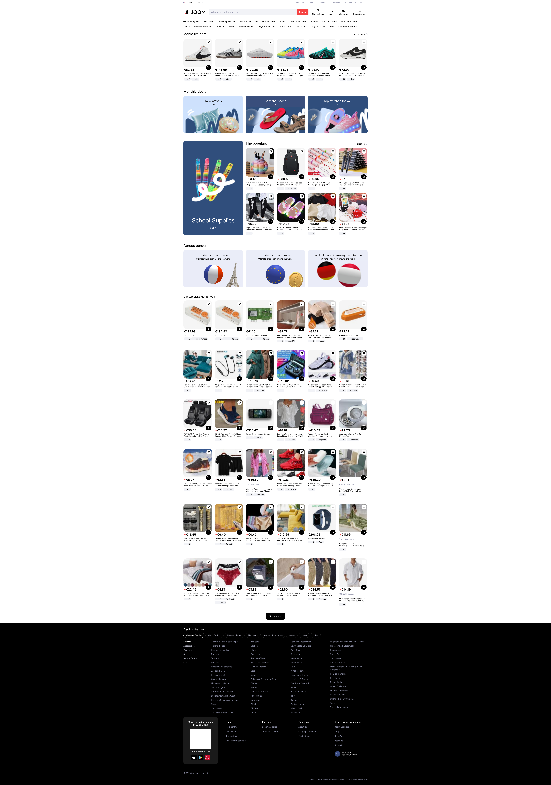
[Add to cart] (208, 67)
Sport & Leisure (329, 21)
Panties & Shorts (338, 674)
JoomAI (338, 745)
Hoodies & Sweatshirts (221, 666)
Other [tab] (315, 635)
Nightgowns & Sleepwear (342, 646)
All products (359, 34)
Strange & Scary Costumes (342, 699)
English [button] (189, 2)
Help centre (299, 2)
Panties (294, 687)
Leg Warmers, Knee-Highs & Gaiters (347, 641)
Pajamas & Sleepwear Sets (263, 679)
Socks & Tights (218, 687)
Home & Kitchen (246, 26)
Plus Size (187, 650)
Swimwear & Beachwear (222, 712)
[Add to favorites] (208, 42)
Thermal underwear (339, 707)
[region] (275, 60)
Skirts (253, 650)
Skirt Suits (335, 678)
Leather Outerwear (339, 690)
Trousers (215, 658)
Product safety (305, 736)
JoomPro (339, 741)
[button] (194, 757)
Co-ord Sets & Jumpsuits (222, 691)
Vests (332, 703)
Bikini (253, 704)
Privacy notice (232, 731)
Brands (314, 21)
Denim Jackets (337, 682)
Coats (253, 712)
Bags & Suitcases (267, 26)
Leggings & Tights (299, 675)
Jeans (253, 671)
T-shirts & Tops (218, 646)
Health (231, 26)
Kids (332, 26)
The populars (256, 143)
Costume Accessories (301, 641)
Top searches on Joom (354, 2)
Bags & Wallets (190, 658)
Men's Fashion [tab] (214, 635)
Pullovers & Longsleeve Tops (224, 700)
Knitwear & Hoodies (220, 650)
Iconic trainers (195, 34)
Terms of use (232, 736)
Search (302, 12)
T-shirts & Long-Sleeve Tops (224, 641)
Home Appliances (227, 21)
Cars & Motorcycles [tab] (273, 635)
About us (302, 727)
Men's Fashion (269, 21)
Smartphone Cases (249, 21)
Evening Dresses (258, 666)
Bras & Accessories (260, 662)
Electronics (209, 21)
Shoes (283, 21)
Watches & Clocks (349, 21)
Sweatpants (296, 658)
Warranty (323, 2)
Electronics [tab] (253, 635)
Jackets (254, 646)
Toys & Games (318, 26)
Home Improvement (203, 26)
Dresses (215, 654)
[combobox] (252, 12)
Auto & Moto (301, 26)
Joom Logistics (342, 727)
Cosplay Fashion (218, 679)
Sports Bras (335, 654)
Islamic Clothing (298, 708)
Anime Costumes (298, 691)
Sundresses (296, 654)
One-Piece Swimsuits (300, 683)
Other (186, 662)
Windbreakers (297, 671)
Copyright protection (308, 731)
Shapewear (335, 650)
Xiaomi (186, 26)
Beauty (220, 26)
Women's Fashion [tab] (194, 635)
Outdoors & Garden (347, 26)
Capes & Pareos (337, 662)
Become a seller (269, 727)
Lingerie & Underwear (221, 683)
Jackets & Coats (218, 671)
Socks (214, 704)
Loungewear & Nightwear (223, 695)
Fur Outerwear (297, 704)
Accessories (189, 646)
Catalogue (336, 2)
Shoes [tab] (304, 635)
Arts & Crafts (285, 26)
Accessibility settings (236, 741)
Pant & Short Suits (259, 691)
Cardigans (255, 700)
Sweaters (255, 654)
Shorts (254, 683)
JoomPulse (340, 736)
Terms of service (270, 731)
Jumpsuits (295, 712)
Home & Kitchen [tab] (234, 635)
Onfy (337, 731)
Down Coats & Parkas (301, 646)
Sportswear (216, 708)
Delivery (312, 2)
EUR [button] (200, 2)
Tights (293, 666)
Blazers (294, 700)
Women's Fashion (298, 21)
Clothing (187, 641)
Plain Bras (295, 650)
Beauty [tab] (292, 635)
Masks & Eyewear (338, 694)
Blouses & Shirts (218, 675)
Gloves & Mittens (338, 686)
